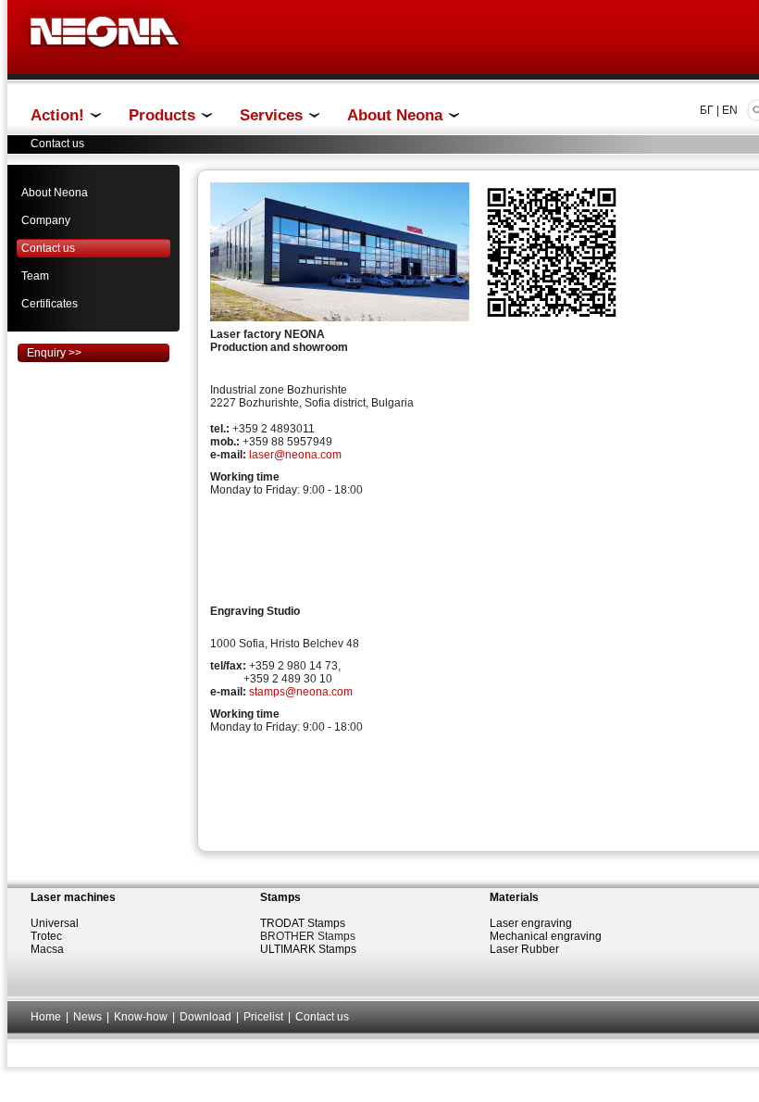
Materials (514, 897)
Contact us (48, 248)
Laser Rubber (524, 949)
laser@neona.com (295, 454)
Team (35, 275)
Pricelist (263, 1016)
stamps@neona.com (301, 691)
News (87, 1016)
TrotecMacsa (47, 943)
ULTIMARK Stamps (308, 949)
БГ (707, 110)
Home (46, 1016)
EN (730, 110)
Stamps (280, 897)
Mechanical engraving (546, 936)
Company (45, 220)
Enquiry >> (54, 352)
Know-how (141, 1016)
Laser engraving (531, 923)
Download (205, 1016)
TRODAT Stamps (302, 923)
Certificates (49, 303)
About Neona (54, 192)
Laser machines (73, 897)
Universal (55, 923)
